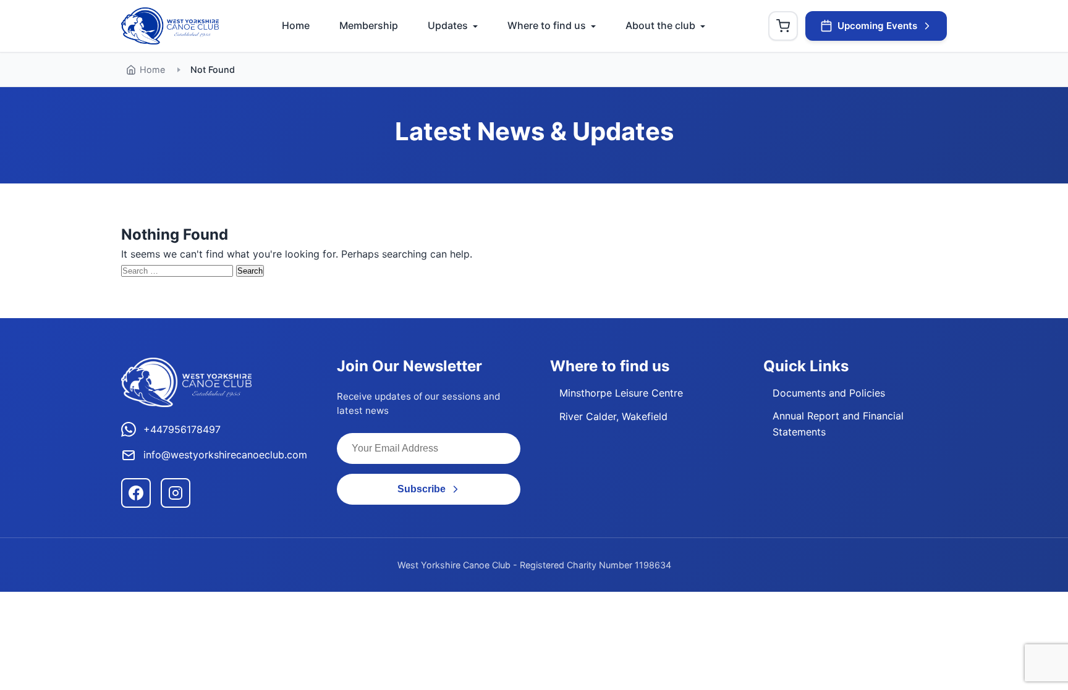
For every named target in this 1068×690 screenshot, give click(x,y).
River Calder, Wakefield (613, 416)
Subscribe (421, 489)
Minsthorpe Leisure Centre (621, 393)
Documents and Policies (829, 393)
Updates (448, 25)
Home (296, 25)
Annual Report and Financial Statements (838, 424)
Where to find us (546, 25)
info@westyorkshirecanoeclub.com (225, 454)
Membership (368, 25)
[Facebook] (136, 493)
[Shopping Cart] (783, 26)
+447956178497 (182, 429)
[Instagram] (175, 493)
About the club (660, 25)
